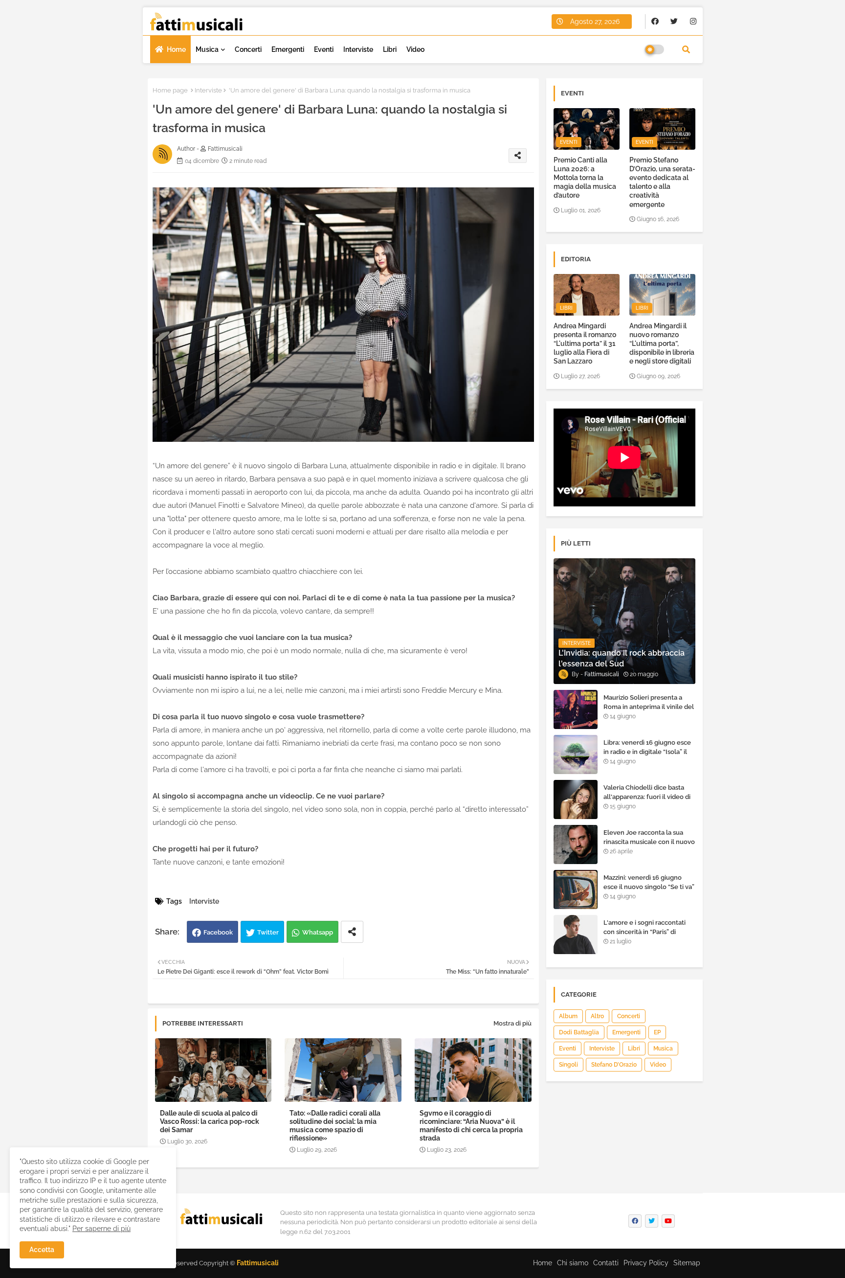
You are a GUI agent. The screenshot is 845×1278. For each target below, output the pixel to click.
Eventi (324, 49)
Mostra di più (512, 1023)
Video (415, 49)
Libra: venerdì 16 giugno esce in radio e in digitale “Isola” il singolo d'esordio (647, 751)
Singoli (568, 1064)
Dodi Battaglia (579, 1032)
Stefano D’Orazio (614, 1064)
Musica (207, 49)
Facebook (218, 932)
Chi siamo (572, 1263)
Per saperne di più (101, 1228)
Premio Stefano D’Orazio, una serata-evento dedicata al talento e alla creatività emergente (662, 182)
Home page (170, 90)
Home (176, 49)
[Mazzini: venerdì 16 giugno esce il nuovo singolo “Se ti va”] (576, 889)
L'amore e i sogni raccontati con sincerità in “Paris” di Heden (644, 931)
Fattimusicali (258, 1263)
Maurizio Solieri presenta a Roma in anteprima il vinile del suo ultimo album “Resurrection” (648, 711)
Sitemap (686, 1263)
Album (568, 1016)
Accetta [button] (41, 1250)
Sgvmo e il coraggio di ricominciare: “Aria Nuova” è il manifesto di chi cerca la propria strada (471, 1125)
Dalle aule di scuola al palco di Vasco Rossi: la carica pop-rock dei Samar (209, 1121)
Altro (597, 1016)
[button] (686, 49)
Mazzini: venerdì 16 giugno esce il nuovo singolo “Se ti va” (648, 882)
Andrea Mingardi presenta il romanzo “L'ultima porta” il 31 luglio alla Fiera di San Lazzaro (585, 343)
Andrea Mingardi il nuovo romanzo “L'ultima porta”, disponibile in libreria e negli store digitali (661, 343)
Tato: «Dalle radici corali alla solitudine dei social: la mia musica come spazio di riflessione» (334, 1125)
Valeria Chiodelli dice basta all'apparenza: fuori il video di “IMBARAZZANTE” (646, 796)
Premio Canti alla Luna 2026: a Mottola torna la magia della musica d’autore (585, 178)
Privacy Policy (645, 1263)
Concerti (248, 49)
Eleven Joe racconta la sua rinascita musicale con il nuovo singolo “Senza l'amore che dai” (649, 846)
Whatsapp (317, 932)
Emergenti (287, 49)
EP (657, 1032)
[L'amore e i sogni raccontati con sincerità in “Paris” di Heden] (576, 934)
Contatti (606, 1263)
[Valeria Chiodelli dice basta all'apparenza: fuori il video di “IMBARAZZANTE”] (576, 799)
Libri (390, 49)
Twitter (268, 932)
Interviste (358, 49)
